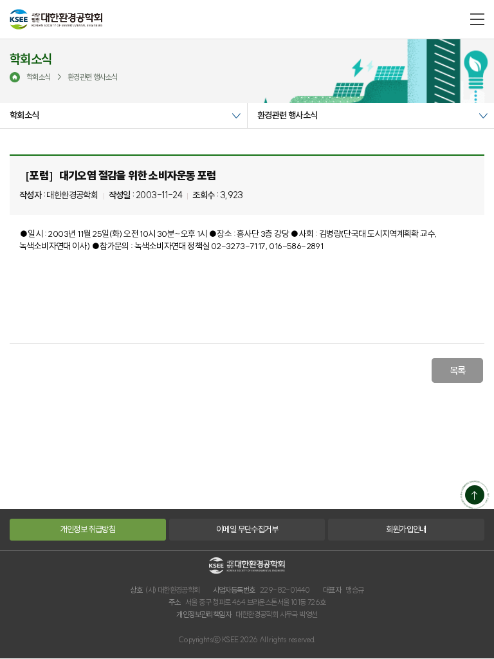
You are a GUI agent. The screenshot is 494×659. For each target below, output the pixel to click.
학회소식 (24, 115)
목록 (458, 370)
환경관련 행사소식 (287, 115)
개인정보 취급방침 (88, 529)
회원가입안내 (406, 529)
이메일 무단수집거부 (247, 529)
